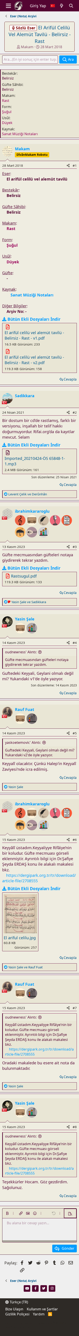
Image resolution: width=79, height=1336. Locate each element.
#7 (75, 1008)
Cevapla (70, 379)
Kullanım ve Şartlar (42, 1309)
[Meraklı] (32, 726)
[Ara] (71, 5)
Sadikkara (24, 395)
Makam (27, 46)
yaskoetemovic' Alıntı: (23, 742)
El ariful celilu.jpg (20, 937)
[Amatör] (32, 635)
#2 (75, 412)
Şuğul (6, 111)
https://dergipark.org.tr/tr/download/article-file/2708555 (39, 1171)
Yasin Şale (24, 619)
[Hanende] (55, 527)
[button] (7, 1213)
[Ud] (32, 539)
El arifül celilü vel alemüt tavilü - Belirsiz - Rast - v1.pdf (34, 335)
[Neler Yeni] (61, 5)
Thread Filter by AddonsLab (25, 1331)
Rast (5, 100)
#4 (75, 642)
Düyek (7, 122)
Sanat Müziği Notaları (20, 133)
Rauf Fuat (24, 709)
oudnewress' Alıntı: (21, 652)
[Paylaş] (68, 165)
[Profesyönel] (43, 539)
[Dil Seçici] (52, 5)
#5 (75, 733)
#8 (75, 1127)
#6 (75, 839)
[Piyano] (21, 539)
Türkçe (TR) (18, 1302)
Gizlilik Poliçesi (17, 1314)
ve (27, 494)
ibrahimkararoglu (32, 511)
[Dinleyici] (21, 635)
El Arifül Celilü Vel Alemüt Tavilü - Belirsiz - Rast (40, 34)
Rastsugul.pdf (24, 576)
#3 (75, 546)
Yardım (39, 1314)
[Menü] (8, 5)
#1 (75, 165)
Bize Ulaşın (14, 1309)
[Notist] (66, 527)
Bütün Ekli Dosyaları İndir (34, 319)
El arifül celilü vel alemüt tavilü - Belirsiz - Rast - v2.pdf (34, 359)
